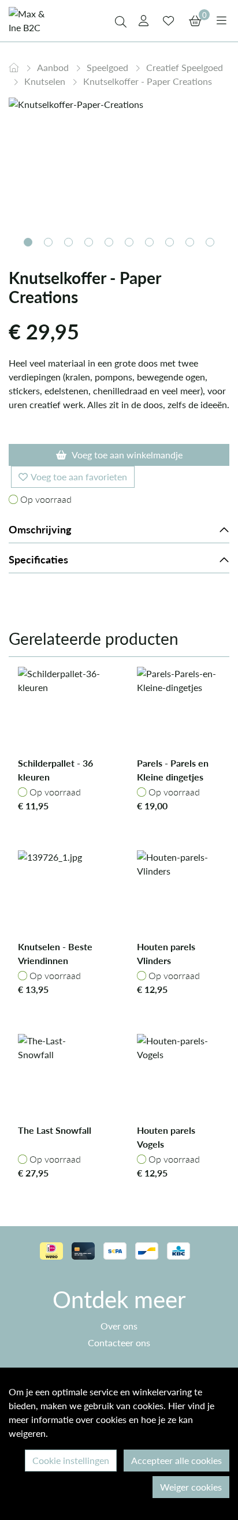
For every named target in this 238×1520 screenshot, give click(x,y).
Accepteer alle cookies (176, 1460)
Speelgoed (109, 67)
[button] (28, 242)
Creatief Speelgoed (184, 67)
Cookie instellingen (70, 1460)
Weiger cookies (191, 1486)
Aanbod (54, 67)
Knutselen (46, 81)
